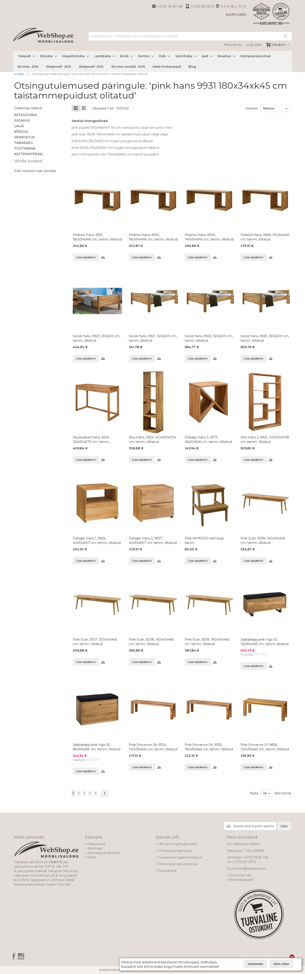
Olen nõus (281, 964)
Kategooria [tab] (25, 115)
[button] (103, 257)
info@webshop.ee (252, 869)
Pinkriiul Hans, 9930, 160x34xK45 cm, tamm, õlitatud (153, 237)
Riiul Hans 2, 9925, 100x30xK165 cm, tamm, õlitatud (264, 439)
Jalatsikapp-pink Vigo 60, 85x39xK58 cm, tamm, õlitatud (96, 747)
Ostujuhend (167, 871)
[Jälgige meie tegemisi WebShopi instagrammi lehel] (21, 958)
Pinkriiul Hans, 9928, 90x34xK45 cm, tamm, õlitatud (264, 237)
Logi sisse (254, 45)
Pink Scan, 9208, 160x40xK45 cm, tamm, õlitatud (151, 641)
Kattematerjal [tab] (28, 154)
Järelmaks (95, 848)
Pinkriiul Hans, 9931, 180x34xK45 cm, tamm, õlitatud (97, 237)
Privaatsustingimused (175, 851)
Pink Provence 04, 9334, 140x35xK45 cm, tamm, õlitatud (153, 747)
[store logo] (43, 40)
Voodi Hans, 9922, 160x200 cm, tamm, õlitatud (209, 338)
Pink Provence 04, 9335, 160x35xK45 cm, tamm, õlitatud (209, 747)
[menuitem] (25, 56)
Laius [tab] (19, 126)
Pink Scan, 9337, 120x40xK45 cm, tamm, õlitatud (95, 641)
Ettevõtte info (240, 875)
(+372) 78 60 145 (169, 6)
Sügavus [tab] (22, 120)
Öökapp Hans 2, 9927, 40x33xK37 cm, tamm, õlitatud (153, 540)
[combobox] (190, 36)
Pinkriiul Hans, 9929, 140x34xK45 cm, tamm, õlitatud (209, 237)
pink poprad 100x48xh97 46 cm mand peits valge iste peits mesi (122, 128)
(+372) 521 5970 (203, 6)
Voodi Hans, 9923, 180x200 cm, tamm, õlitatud (264, 338)
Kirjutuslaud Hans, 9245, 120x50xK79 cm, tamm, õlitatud (91, 439)
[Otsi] (285, 36)
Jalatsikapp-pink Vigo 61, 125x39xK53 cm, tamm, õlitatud (264, 641)
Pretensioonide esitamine (178, 864)
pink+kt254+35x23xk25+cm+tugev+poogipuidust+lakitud (115, 148)
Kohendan (255, 964)
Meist (91, 857)
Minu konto (233, 45)
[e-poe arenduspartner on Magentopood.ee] (292, 957)
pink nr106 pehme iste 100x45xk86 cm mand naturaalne (115, 154)
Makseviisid (96, 844)
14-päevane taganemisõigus (180, 857)
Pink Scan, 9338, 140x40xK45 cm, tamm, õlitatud (262, 540)
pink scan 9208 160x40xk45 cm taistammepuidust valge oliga (120, 134)
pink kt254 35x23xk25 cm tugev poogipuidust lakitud (112, 141)
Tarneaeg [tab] (23, 143)
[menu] (152, 61)
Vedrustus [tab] (24, 137)
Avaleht (19, 74)
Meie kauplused (241, 880)
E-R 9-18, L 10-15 (233, 6)
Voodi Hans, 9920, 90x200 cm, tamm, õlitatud (96, 338)
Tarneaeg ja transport (103, 853)
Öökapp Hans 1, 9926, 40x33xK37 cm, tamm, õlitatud (97, 540)
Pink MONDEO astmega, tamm (204, 540)
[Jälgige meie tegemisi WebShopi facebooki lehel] (14, 958)
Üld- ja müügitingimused (177, 844)
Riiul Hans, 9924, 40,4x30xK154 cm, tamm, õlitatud (152, 439)
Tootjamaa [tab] (24, 148)
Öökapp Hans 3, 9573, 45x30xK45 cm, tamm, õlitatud (208, 439)
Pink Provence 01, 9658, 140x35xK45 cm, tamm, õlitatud (264, 747)
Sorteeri (252, 108)
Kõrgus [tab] (21, 132)
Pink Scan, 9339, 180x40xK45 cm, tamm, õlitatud (207, 641)
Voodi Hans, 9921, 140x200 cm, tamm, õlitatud (153, 338)
